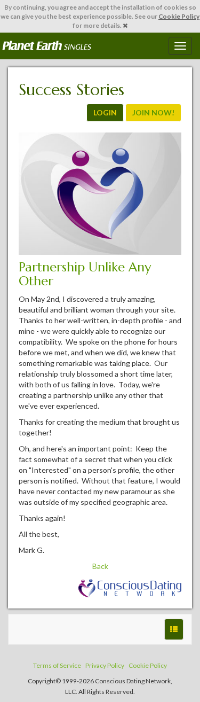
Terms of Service (57, 665)
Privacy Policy (104, 665)
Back (100, 566)
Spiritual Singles (46, 46)
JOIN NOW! (153, 112)
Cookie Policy (178, 16)
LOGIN (105, 112)
